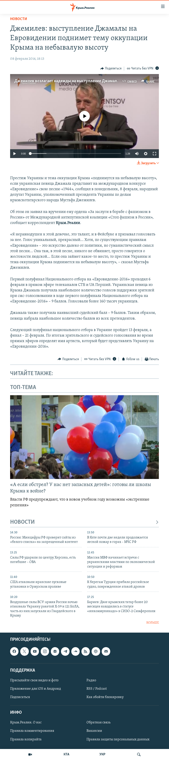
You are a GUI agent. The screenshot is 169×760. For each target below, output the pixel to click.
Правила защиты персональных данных (117, 739)
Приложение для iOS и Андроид (35, 689)
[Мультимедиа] (30, 754)
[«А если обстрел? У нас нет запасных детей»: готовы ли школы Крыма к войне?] (84, 437)
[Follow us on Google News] (55, 651)
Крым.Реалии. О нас (26, 723)
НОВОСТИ (22, 522)
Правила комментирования (32, 731)
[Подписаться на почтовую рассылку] (106, 651)
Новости (18, 19)
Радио (91, 680)
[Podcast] (96, 651)
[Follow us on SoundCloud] (75, 651)
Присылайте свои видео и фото (34, 680)
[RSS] (85, 651)
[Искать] (138, 754)
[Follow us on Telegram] (65, 651)
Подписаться (20, 697)
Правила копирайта (26, 739)
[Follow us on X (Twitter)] (24, 651)
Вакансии (94, 731)
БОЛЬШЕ (152, 622)
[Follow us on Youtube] (35, 651)
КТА (66, 754)
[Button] (110, 68)
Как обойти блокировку (105, 697)
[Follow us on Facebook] (14, 651)
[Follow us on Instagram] (45, 651)
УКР (102, 754)
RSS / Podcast (96, 689)
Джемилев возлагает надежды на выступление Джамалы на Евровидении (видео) (90, 81)
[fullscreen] (154, 153)
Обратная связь (98, 723)
